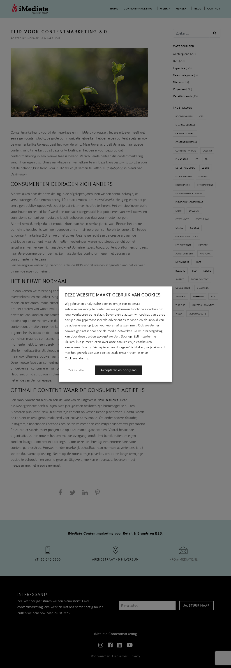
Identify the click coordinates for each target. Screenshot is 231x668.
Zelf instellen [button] (76, 370)
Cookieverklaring (76, 358)
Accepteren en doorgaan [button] (118, 370)
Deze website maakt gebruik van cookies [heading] (113, 294)
